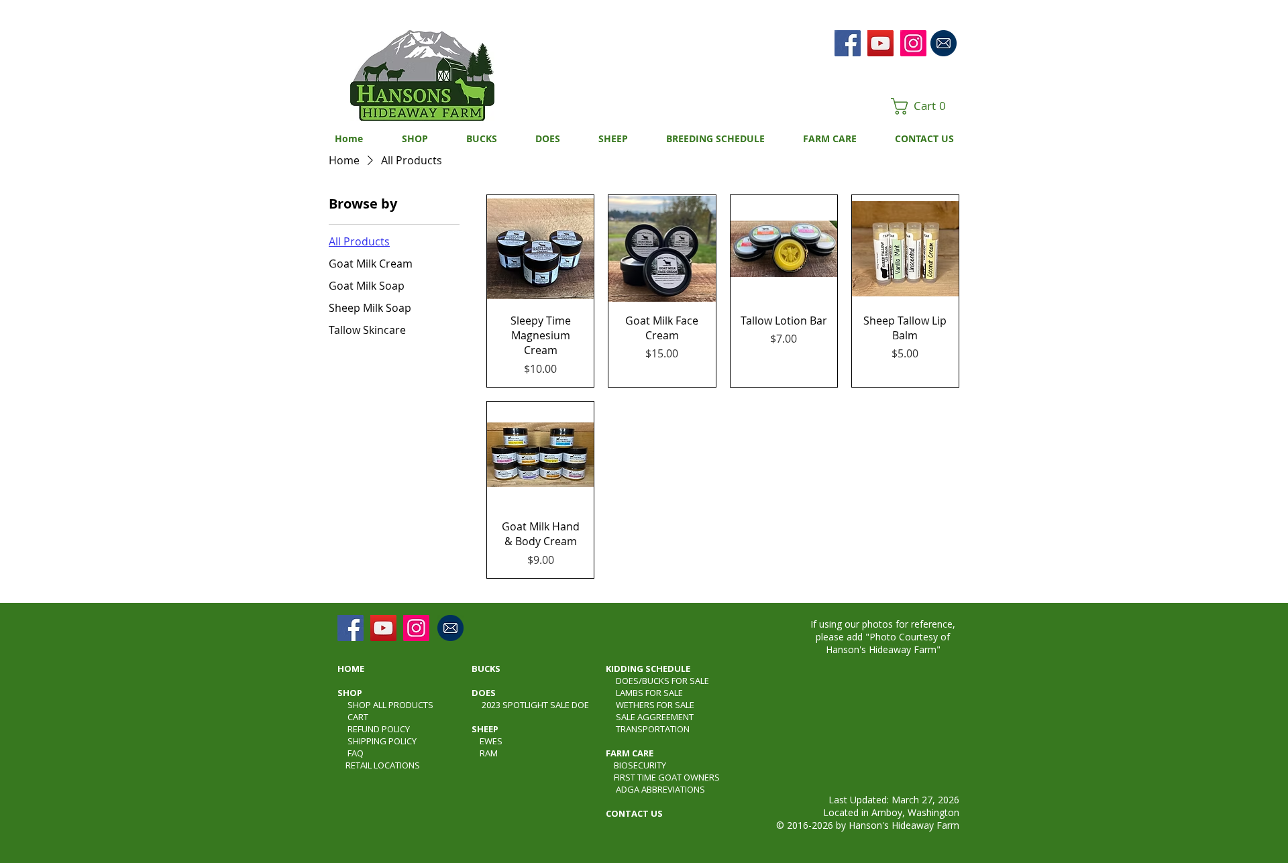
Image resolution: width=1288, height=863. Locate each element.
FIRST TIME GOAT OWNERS (667, 777)
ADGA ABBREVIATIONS (660, 789)
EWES (491, 741)
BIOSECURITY (640, 765)
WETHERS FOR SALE (655, 705)
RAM (489, 753)
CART (357, 717)
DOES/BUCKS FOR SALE (662, 681)
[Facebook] (848, 43)
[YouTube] (880, 43)
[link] (924, 106)
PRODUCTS (410, 705)
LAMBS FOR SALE (649, 693)
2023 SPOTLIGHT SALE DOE (535, 705)
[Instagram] (913, 43)
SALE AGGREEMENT (655, 717)
